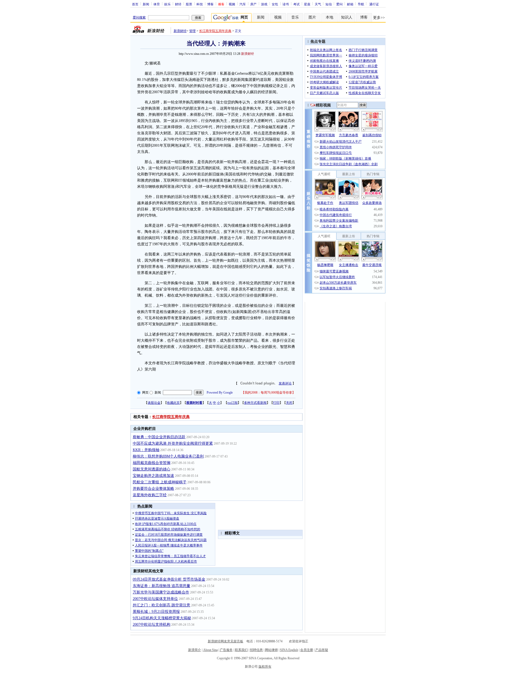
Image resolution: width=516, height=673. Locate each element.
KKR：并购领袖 (146, 450)
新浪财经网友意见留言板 (225, 641)
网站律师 (271, 650)
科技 (199, 4)
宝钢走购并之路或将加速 (153, 476)
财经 (178, 4)
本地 (329, 17)
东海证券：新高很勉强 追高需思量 (161, 586)
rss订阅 (232, 403)
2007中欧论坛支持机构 (151, 624)
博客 (210, 4)
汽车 (242, 4)
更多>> (379, 18)
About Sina (210, 650)
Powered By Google (220, 392)
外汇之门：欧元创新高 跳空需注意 (161, 605)
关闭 (289, 403)
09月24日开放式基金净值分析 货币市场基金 (169, 579)
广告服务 (226, 650)
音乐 (295, 17)
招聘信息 (256, 650)
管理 (192, 31)
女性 (275, 4)
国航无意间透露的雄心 (151, 469)
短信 (328, 4)
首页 (135, 4)
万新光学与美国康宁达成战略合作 (161, 592)
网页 (145, 392)
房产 (253, 4)
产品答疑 (321, 650)
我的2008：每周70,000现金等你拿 (268, 392)
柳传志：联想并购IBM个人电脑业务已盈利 (168, 456)
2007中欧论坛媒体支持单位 (155, 599)
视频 (232, 4)
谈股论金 (154, 403)
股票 (189, 4)
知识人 (346, 17)
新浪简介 (194, 650)
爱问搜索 (139, 17)
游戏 (264, 4)
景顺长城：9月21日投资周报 (156, 612)
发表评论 (285, 383)
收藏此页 (173, 403)
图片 (312, 17)
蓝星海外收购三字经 (150, 495)
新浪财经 (180, 31)
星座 (307, 4)
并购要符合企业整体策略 (153, 489)
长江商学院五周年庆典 (215, 31)
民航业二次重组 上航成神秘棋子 (160, 482)
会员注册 (306, 650)
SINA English (289, 650)
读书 (285, 4)
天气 (318, 4)
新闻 (146, 4)
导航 (361, 4)
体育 (156, 4)
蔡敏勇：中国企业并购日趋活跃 (159, 437)
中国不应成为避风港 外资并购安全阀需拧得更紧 (173, 443)
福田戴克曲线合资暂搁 (151, 463)
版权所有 (265, 666)
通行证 (374, 4)
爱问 (339, 4)
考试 (296, 4)
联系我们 (241, 650)
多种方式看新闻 (255, 403)
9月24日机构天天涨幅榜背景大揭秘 (162, 618)
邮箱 (350, 4)
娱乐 (167, 4)
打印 (276, 403)
